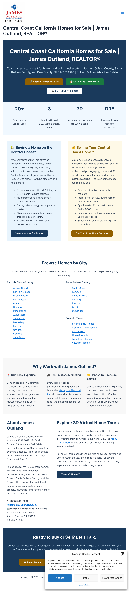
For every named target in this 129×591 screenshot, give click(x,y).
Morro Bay (18, 322)
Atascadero (19, 314)
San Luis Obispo (22, 291)
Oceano (17, 303)
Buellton (76, 303)
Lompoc (76, 291)
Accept (60, 577)
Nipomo (17, 307)
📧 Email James (32, 562)
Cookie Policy (84, 585)
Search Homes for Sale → (29, 233)
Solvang (76, 299)
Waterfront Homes (82, 339)
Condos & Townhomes (84, 327)
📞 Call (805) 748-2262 (64, 91)
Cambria (17, 333)
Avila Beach (19, 337)
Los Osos (18, 326)
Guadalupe (77, 311)
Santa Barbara (79, 295)
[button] (122, 554)
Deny (86, 577)
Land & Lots (78, 331)
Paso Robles (19, 311)
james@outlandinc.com (23, 504)
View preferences (112, 577)
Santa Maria (78, 288)
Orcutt (75, 307)
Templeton (19, 318)
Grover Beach (20, 295)
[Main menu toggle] (122, 12)
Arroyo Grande (21, 288)
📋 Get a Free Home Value (84, 81)
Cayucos (18, 329)
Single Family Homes (83, 323)
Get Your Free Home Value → (92, 233)
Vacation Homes (81, 342)
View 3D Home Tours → (74, 474)
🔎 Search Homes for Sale (44, 81)
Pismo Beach (20, 299)
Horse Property (80, 335)
